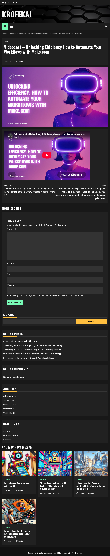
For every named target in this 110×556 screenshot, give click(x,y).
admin (20, 62)
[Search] (106, 26)
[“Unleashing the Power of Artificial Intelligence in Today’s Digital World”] (91, 463)
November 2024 (10, 409)
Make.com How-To (11, 436)
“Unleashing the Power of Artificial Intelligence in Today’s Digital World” (32, 350)
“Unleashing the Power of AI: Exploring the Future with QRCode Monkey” (33, 345)
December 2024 (9, 404)
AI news (6, 431)
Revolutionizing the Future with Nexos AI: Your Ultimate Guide (28, 358)
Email (10, 274)
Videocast (7, 42)
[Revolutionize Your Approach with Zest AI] (19, 463)
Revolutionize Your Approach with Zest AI (20, 341)
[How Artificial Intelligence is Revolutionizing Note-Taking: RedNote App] (19, 511)
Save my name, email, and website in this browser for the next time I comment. (47, 295)
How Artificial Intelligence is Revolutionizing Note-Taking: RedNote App (32, 354)
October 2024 (9, 413)
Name (10, 263)
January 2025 (9, 400)
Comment (12, 229)
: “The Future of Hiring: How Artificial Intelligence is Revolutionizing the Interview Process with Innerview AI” (29, 190)
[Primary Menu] (12, 26)
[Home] (5, 26)
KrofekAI (16, 14)
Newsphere (63, 553)
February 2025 (9, 396)
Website (10, 285)
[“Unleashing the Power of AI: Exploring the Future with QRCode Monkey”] (55, 463)
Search (10, 315)
